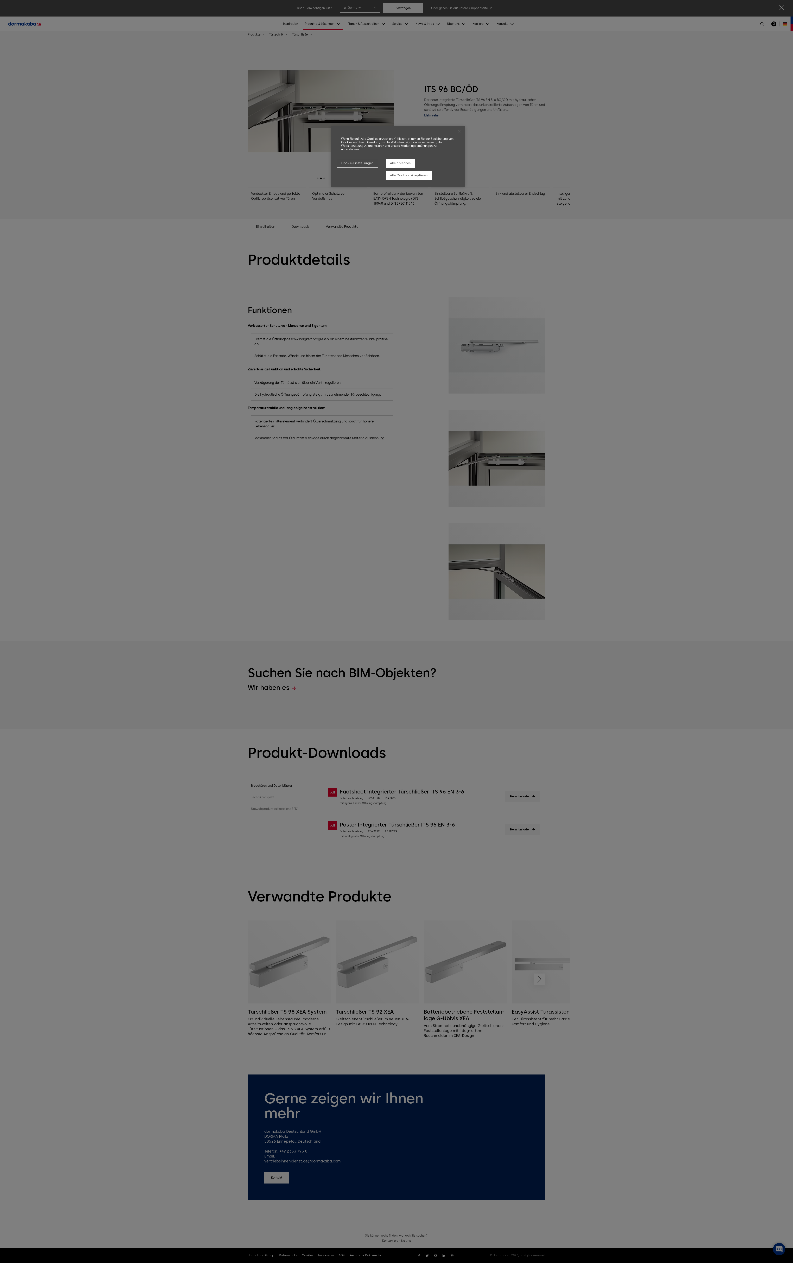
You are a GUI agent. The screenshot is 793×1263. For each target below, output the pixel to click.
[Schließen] (459, 131)
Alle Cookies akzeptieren (409, 175)
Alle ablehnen (400, 163)
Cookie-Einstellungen (357, 163)
